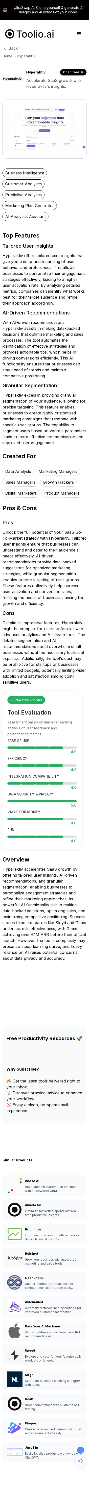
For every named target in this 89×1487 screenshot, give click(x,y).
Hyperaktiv (26, 56)
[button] (79, 33)
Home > (9, 56)
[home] (28, 33)
